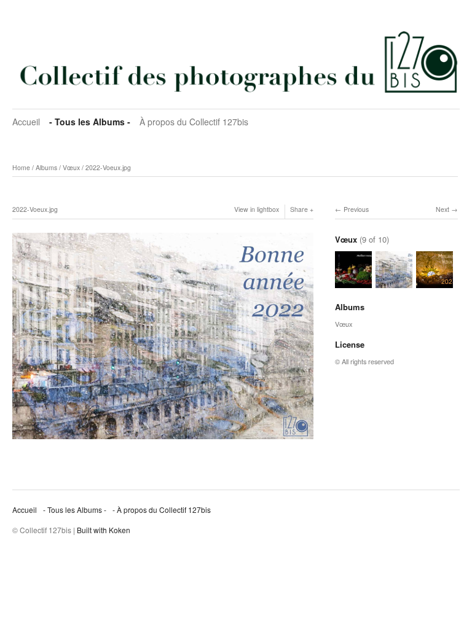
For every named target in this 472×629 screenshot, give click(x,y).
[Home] (236, 61)
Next (442, 209)
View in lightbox (256, 209)
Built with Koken (103, 530)
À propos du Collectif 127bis (194, 121)
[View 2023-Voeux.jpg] (434, 282)
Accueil (26, 121)
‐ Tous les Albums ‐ (89, 121)
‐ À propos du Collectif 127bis (161, 509)
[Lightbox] (162, 441)
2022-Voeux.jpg (108, 167)
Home (21, 167)
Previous (356, 209)
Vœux (71, 167)
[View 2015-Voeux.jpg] (353, 282)
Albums (46, 167)
